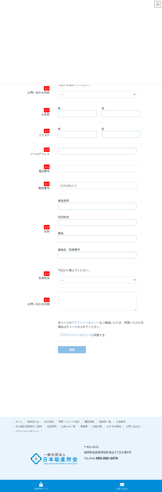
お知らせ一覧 (68, 426)
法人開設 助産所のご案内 (28, 426)
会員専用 (52, 426)
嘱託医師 (89, 421)
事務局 (84, 426)
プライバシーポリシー (85, 322)
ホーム (19, 421)
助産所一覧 (105, 421)
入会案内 (120, 421)
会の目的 (49, 421)
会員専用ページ (41, 489)
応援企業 (97, 426)
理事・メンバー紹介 (69, 421)
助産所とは (33, 421)
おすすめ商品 (114, 426)
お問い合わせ (133, 426)
